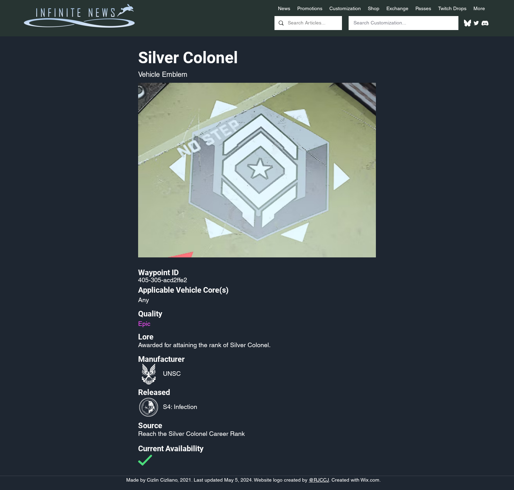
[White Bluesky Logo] (467, 23)
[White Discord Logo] (484, 23)
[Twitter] (476, 23)
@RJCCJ (319, 480)
